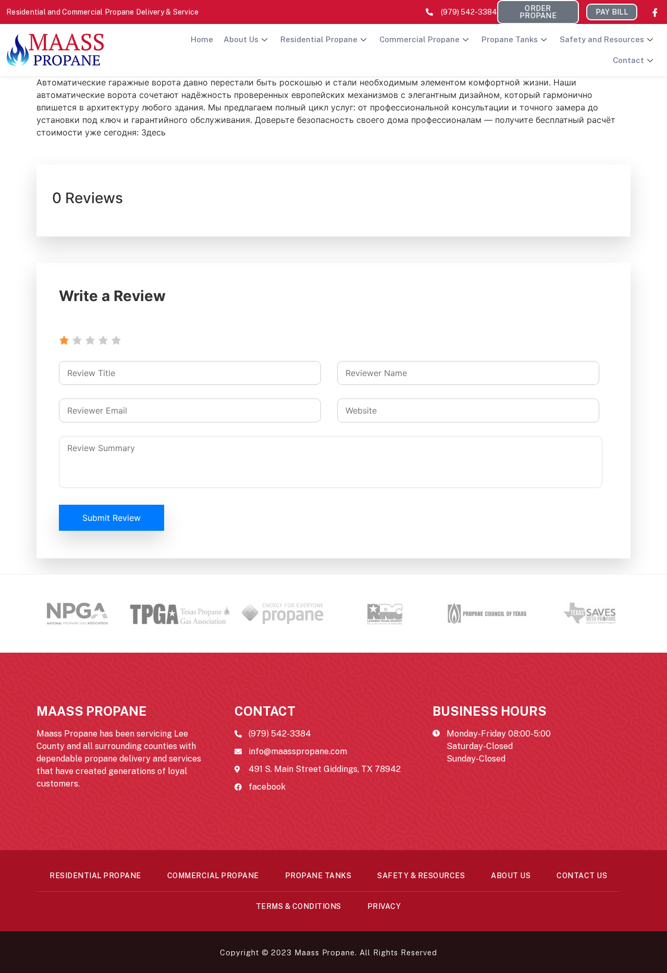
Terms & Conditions (298, 906)
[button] (538, 12)
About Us (241, 39)
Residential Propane (318, 39)
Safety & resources (421, 875)
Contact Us (582, 875)
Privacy (384, 906)
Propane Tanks (509, 39)
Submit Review (111, 518)
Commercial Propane (419, 39)
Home (202, 39)
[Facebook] (655, 12)
